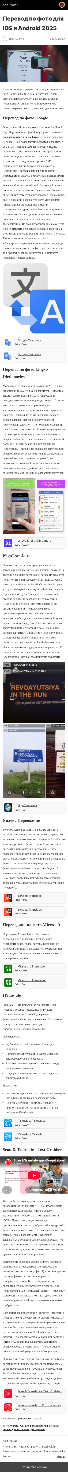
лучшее (53, 1425)
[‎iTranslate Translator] (8, 1126)
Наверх (61, 1457)
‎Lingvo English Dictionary (34, 540)
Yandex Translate (30, 909)
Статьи (37, 1418)
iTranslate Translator (32, 1134)
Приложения (24, 1418)
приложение (21, 1429)
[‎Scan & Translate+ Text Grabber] (8, 1397)
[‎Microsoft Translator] (8, 972)
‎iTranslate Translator (32, 1120)
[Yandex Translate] (8, 915)
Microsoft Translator (32, 980)
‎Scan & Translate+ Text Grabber (40, 1391)
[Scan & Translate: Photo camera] (8, 1410)
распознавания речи (32, 170)
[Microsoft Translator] (8, 985)
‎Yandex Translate (30, 896)
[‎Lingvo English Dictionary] (8, 546)
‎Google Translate (29, 340)
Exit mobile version (34, 1467)
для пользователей (36, 1425)
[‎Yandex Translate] (8, 901)
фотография (38, 1429)
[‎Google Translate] (8, 346)
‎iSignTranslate (27, 805)
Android (13, 1425)
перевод (8, 1429)
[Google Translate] (8, 359)
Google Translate (29, 354)
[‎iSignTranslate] (8, 810)
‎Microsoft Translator (32, 966)
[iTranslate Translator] (8, 1140)
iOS (22, 1425)
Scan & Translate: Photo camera (39, 1405)
